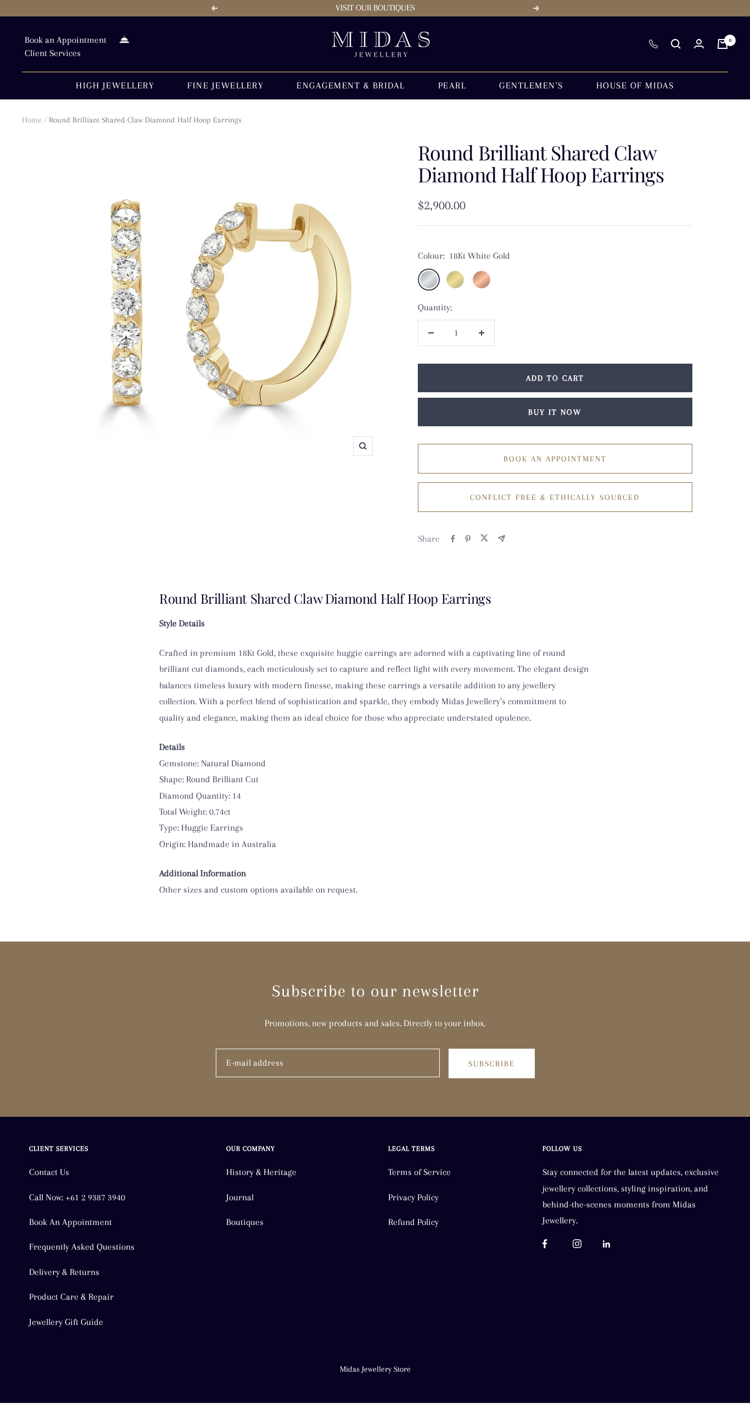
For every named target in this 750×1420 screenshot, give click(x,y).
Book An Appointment (70, 1222)
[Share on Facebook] (453, 539)
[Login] (699, 43)
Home (32, 119)
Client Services (53, 53)
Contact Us (49, 1172)
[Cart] (722, 44)
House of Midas (635, 85)
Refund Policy (413, 1222)
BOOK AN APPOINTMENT (555, 458)
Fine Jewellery (225, 85)
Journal (240, 1197)
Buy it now (554, 412)
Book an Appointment (66, 40)
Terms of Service (419, 1172)
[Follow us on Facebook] (557, 1244)
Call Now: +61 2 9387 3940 (77, 1197)
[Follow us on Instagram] (588, 1244)
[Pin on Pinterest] (468, 539)
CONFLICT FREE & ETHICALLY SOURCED (555, 497)
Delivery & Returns (64, 1272)
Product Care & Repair (71, 1296)
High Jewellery (115, 85)
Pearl (452, 85)
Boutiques (245, 1222)
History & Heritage (261, 1172)
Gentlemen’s (531, 85)
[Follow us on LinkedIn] (618, 1244)
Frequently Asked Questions (82, 1246)
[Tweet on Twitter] (484, 539)
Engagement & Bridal (350, 85)
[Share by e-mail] (501, 538)
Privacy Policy (413, 1197)
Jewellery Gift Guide (66, 1322)
